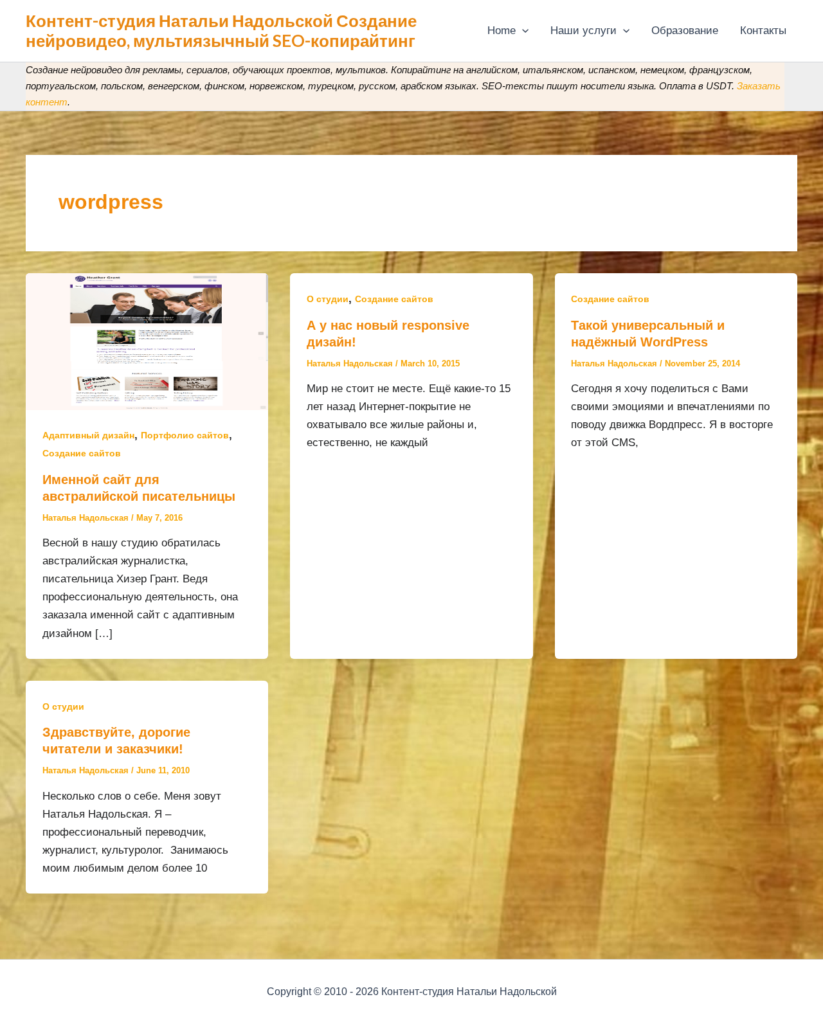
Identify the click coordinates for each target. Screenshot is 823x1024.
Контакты (763, 30)
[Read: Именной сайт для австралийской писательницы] (147, 341)
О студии (327, 299)
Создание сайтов (81, 453)
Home (501, 30)
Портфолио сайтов (185, 435)
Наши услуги (583, 30)
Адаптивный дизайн (88, 435)
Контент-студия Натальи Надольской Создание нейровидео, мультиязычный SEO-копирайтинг (221, 30)
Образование (684, 30)
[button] (522, 31)
